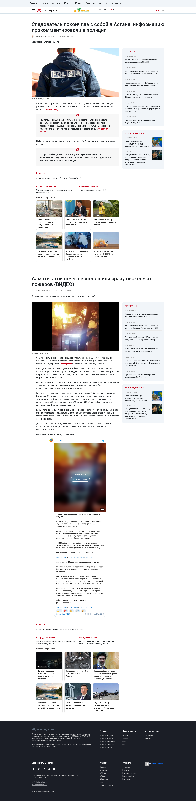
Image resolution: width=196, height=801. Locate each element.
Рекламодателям (129, 773)
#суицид (40, 178)
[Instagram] (39, 769)
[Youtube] (54, 769)
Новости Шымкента (107, 741)
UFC (123, 744)
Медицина (149, 735)
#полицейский (75, 178)
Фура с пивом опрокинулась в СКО (92, 190)
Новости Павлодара (107, 744)
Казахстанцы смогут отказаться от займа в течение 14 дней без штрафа (137, 144)
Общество (90, 3)
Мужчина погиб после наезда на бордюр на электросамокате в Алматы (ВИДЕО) (96, 642)
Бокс (124, 741)
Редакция (126, 770)
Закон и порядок (113, 3)
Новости (44, 3)
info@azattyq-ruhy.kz (39, 785)
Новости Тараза (106, 747)
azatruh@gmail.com (39, 782)
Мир (100, 3)
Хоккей (125, 738)
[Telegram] (49, 769)
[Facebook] (33, 769)
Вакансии (126, 779)
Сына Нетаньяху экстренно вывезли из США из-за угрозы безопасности (141, 95)
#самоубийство (51, 178)
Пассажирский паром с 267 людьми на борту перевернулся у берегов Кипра (141, 84)
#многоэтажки (52, 629)
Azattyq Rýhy (52, 109)
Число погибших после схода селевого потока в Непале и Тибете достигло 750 (141, 72)
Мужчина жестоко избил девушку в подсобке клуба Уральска (140, 121)
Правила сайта (128, 776)
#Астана (63, 178)
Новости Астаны (106, 735)
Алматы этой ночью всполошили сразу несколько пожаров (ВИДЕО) (141, 61)
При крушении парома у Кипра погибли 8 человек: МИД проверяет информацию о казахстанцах (142, 108)
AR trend (67, 3)
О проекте (126, 767)
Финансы (56, 3)
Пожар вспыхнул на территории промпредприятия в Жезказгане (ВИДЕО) (55, 642)
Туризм (148, 738)
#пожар (63, 629)
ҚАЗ (162, 10)
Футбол (125, 735)
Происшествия (67, 36)
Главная (33, 3)
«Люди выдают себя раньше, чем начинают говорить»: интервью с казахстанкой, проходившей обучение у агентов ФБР (137, 159)
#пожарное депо (75, 629)
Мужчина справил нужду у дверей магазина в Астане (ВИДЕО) (54, 191)
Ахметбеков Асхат (40, 36)
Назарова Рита (40, 290)
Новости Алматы (106, 738)
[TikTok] (44, 769)
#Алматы (40, 629)
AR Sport (78, 3)
